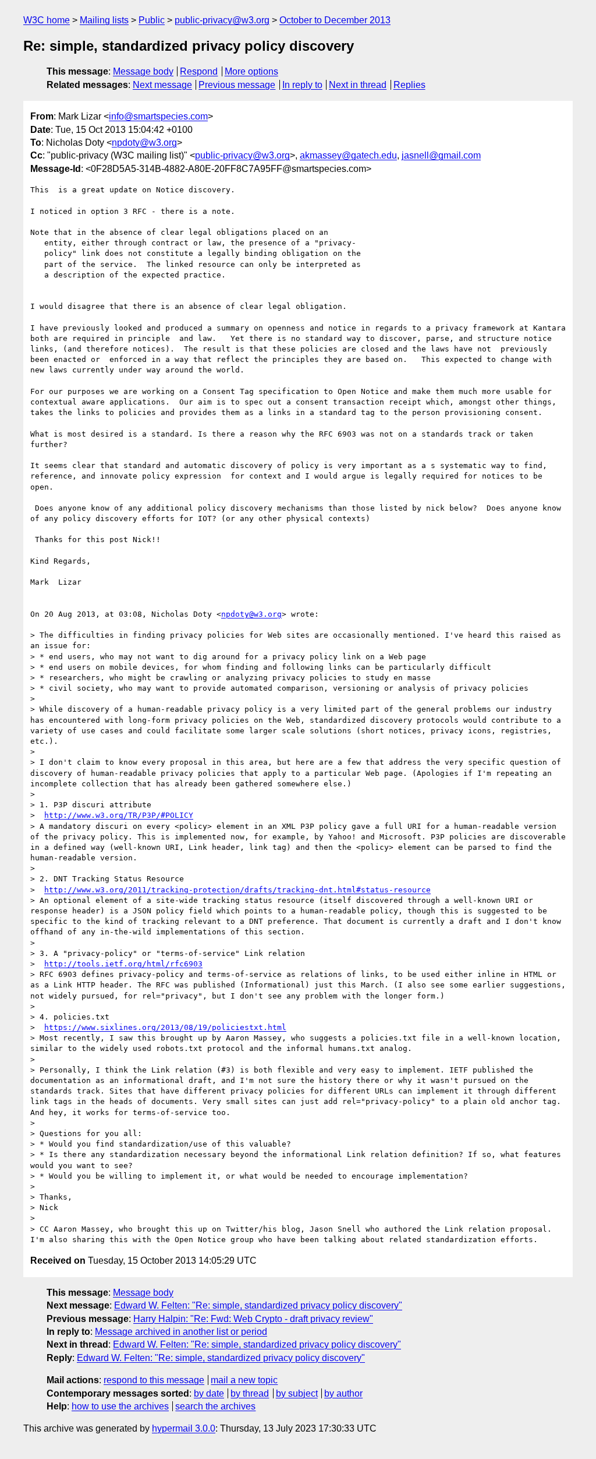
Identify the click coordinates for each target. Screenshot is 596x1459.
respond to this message (154, 1380)
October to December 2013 (335, 20)
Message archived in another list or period (181, 1332)
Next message (162, 85)
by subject (297, 1393)
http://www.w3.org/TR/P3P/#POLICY (118, 815)
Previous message (236, 85)
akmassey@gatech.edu (348, 155)
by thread (249, 1393)
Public (152, 20)
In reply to (302, 85)
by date (209, 1393)
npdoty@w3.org (144, 142)
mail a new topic (244, 1380)
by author (343, 1393)
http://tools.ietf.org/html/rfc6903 (123, 963)
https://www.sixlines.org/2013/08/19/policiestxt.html (165, 1027)
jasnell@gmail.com (441, 155)
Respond (199, 71)
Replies (409, 85)
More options (251, 71)
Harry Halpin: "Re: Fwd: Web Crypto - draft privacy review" (253, 1319)
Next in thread (357, 85)
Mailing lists (104, 20)
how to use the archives (120, 1406)
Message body (143, 71)
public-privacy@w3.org (222, 20)
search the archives (215, 1406)
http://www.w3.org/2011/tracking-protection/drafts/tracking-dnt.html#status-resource (237, 889)
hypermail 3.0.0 (183, 1428)
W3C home (46, 20)
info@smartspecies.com (158, 116)
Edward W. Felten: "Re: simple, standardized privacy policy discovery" (258, 1305)
